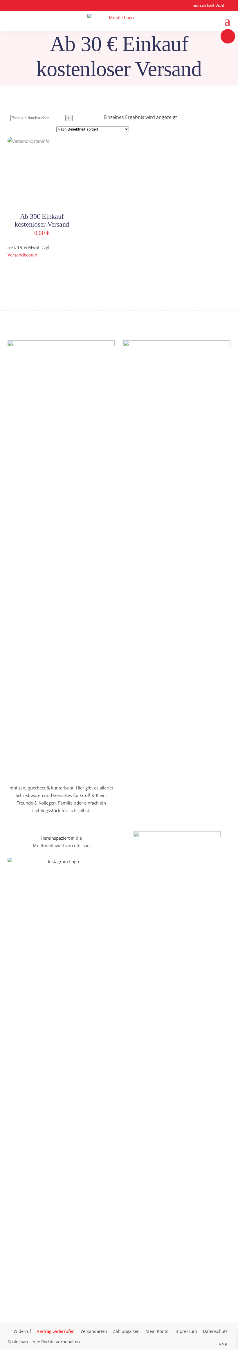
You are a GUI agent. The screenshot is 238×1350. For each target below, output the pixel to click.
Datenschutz (215, 1331)
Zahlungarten (126, 1331)
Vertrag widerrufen (56, 1331)
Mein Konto (157, 1331)
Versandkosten (22, 255)
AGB (223, 1344)
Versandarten (93, 1331)
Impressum (185, 1331)
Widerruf (22, 1331)
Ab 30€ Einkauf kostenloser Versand (42, 220)
